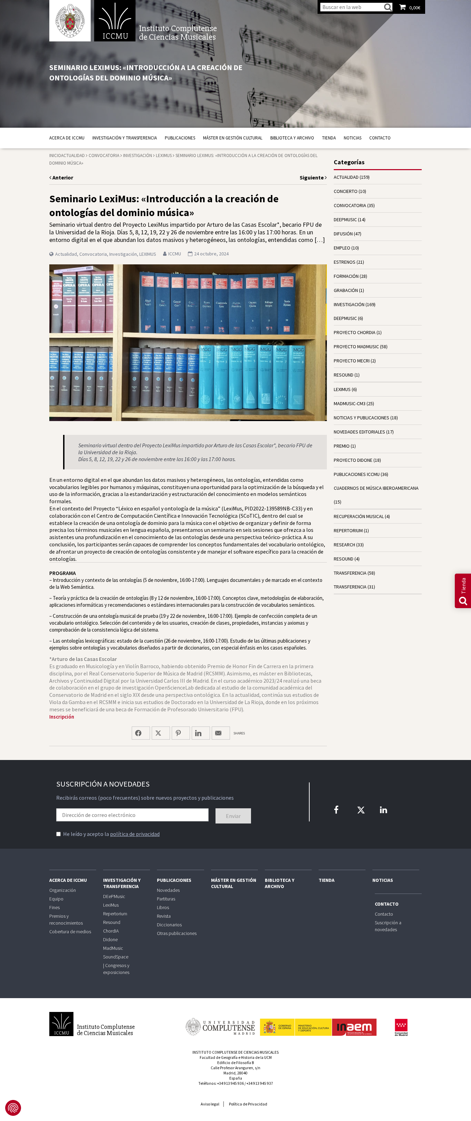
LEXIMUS (164, 155)
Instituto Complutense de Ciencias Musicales (115, 20)
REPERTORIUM (348, 530)
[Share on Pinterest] (181, 733)
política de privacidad (135, 833)
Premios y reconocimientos (66, 919)
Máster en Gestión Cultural (232, 138)
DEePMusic (345, 219)
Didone (110, 939)
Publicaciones (180, 138)
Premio (342, 446)
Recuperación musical (359, 516)
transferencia (350, 573)
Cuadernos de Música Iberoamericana (376, 488)
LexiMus (111, 905)
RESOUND (343, 375)
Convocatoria (104, 155)
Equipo (56, 899)
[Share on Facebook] (141, 733)
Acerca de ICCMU (66, 138)
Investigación (137, 155)
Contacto (380, 138)
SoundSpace (115, 957)
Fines (54, 907)
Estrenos (344, 262)
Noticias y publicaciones (361, 418)
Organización (62, 890)
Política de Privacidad (248, 1104)
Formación (346, 276)
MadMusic (113, 948)
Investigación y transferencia (124, 138)
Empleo (342, 248)
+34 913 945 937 (260, 1083)
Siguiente (312, 177)
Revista (164, 916)
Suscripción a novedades (388, 926)
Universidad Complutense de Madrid (70, 20)
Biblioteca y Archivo (292, 138)
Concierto (346, 191)
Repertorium (115, 913)
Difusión (343, 234)
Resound (111, 922)
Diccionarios (169, 925)
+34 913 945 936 (230, 1083)
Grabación (346, 290)
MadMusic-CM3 (349, 403)
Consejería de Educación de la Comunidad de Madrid (401, 1027)
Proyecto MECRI (352, 361)
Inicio (55, 155)
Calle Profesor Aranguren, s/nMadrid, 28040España (235, 1073)
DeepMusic (345, 318)
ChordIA (111, 931)
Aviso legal (210, 1104)
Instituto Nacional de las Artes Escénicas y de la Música (318, 1024)
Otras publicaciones (177, 933)
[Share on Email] (221, 733)
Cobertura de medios (70, 931)
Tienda (329, 138)
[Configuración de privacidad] (13, 1108)
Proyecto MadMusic (356, 346)
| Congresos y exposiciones (116, 968)
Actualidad (73, 155)
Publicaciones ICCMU (357, 474)
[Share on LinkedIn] (201, 733)
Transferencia (350, 587)
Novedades (168, 890)
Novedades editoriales (359, 432)
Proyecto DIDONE (353, 460)
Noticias (352, 138)
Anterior (62, 177)
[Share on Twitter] (161, 733)
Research (344, 545)
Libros (163, 907)
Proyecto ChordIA (354, 332)
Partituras (166, 899)
